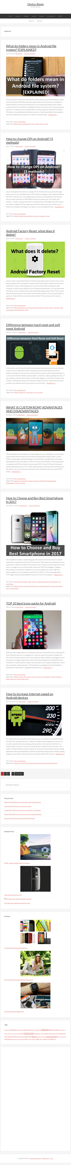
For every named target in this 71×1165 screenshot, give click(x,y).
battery (33, 1030)
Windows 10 (46, 1039)
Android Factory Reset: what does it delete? (30, 233)
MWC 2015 (17, 1036)
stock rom (22, 483)
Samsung (54, 1036)
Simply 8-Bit (21, 679)
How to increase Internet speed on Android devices (29, 696)
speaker (30, 1039)
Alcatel (8, 1030)
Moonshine (58, 677)
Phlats (8, 679)
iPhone (16, 588)
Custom (35, 481)
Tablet (37, 1039)
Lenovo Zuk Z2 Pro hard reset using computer (17, 806)
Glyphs (29, 677)
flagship (12, 1033)
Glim (25, 677)
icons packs (38, 677)
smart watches (21, 1039)
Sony (26, 1039)
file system (31, 124)
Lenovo (61, 1033)
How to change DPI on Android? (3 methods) (29, 140)
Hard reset (56, 307)
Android (16, 124)
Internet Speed (38, 763)
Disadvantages (10, 483)
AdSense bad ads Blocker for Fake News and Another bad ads (22, 802)
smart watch (14, 1039)
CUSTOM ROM (43, 481)
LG (65, 1033)
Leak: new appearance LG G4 (13, 895)
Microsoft (11, 1036)
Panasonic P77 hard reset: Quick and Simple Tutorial (19, 818)
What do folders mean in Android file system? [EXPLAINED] (31, 48)
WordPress (45, 1158)
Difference (22, 392)
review (48, 1036)
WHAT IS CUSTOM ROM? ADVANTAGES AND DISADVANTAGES (34, 409)
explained (25, 124)
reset (34, 392)
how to (37, 216)
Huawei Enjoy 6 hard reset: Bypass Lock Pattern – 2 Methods (22, 810)
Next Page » (19, 774)
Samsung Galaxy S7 (62, 1036)
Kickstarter (55, 1033)
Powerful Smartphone (41, 1036)
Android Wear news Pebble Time (14, 1011)
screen (48, 216)
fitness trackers (7, 1033)
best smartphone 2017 (30, 586)
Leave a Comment (29, 53)
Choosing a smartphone (20, 581)
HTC (42, 1033)
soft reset (40, 392)
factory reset (48, 307)
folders (37, 124)
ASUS (29, 1030)
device (45, 1029)
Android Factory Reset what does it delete (31, 307)
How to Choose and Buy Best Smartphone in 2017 (34, 500)
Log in (51, 1158)
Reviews (34, 581)
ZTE (55, 1039)
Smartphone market (43, 581)
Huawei (46, 1033)
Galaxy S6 (17, 1033)
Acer (5, 1030)
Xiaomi (51, 1039)
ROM (17, 483)
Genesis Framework (35, 1158)
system (46, 124)
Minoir (53, 677)
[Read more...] (53, 115)
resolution (42, 216)
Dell (40, 1030)
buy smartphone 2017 (43, 586)
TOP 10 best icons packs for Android (31, 603)
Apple (21, 586)
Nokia (29, 1036)
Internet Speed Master (50, 763)
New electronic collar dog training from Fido (17, 903)
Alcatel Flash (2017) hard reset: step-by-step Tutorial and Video (23, 814)
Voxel (26, 679)
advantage (17, 481)
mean (41, 124)
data (20, 124)
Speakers (34, 1039)
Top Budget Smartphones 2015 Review (15, 948)
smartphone (8, 1039)
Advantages (24, 481)
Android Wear (20, 1030)
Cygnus (21, 677)
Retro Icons (13, 679)
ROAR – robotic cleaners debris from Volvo (17, 863)
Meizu (5, 1036)
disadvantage (52, 481)
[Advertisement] (17, 1099)
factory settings (61, 1030)
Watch (41, 1039)
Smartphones (22, 121)
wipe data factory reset (22, 310)
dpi (33, 216)
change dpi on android (25, 216)
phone (33, 1036)
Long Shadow (46, 677)
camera (37, 1030)
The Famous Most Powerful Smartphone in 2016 (18, 979)
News (15, 121)
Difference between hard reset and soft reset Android (33, 326)
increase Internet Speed (26, 763)
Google (12, 588)
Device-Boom (35, 4)
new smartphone (24, 1036)
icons (33, 677)
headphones (37, 1033)
